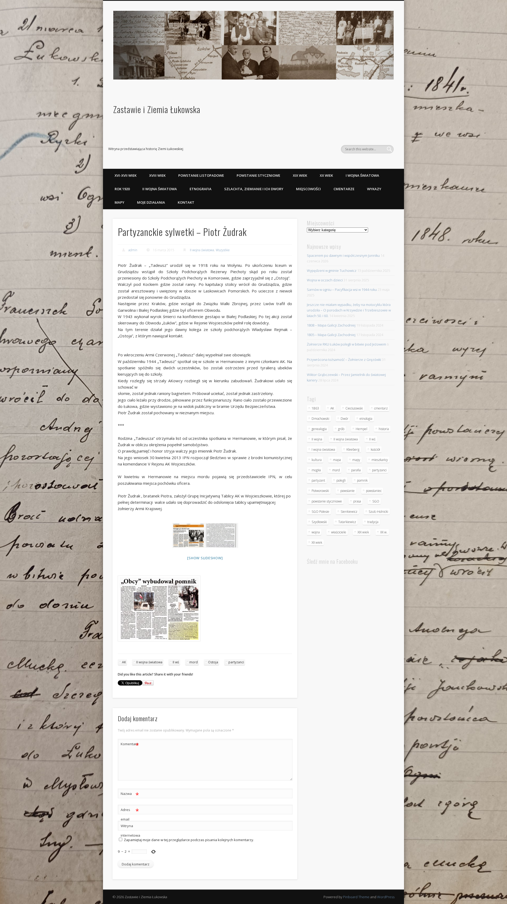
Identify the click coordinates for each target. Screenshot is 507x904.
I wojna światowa (362, 175)
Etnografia (201, 189)
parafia (356, 470)
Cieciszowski (354, 408)
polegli (341, 480)
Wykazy (374, 189)
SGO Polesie (320, 511)
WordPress (386, 896)
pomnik (362, 480)
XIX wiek (300, 175)
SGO (375, 501)
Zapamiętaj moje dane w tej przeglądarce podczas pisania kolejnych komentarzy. (189, 839)
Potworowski (320, 490)
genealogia (319, 429)
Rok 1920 (122, 189)
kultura (317, 460)
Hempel (361, 429)
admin (132, 250)
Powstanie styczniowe (258, 175)
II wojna (317, 439)
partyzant (318, 480)
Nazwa (130, 794)
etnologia (366, 418)
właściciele (338, 532)
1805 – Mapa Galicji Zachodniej (331, 334)
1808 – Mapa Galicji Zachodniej (331, 325)
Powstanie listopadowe (201, 175)
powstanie (347, 490)
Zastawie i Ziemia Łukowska (156, 109)
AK (124, 662)
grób (341, 429)
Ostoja (213, 662)
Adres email (130, 814)
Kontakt (186, 202)
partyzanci (236, 662)
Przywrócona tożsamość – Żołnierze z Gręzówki (344, 359)
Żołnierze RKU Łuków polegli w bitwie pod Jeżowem (346, 344)
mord (193, 662)
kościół (375, 449)
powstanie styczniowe (327, 501)
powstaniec (374, 490)
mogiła (316, 470)
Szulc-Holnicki (378, 511)
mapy (356, 460)
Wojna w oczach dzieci (325, 280)
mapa (337, 460)
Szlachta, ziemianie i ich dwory (253, 189)
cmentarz (381, 408)
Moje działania (151, 202)
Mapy (119, 202)
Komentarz (130, 745)
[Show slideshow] (205, 558)
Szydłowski (319, 522)
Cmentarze (344, 189)
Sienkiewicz (349, 511)
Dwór (344, 418)
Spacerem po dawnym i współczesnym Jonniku (343, 255)
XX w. (383, 532)
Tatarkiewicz (347, 522)
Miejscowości (308, 189)
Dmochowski (320, 418)
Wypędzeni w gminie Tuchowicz (331, 270)
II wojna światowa (159, 189)
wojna (316, 532)
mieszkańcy (380, 460)
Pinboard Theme (356, 896)
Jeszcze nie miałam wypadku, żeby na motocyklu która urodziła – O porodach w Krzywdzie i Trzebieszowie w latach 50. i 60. (349, 310)
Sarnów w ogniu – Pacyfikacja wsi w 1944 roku (342, 289)
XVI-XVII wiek (126, 175)
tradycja (372, 522)
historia (384, 429)
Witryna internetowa (130, 830)
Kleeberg (352, 449)
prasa (357, 501)
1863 (315, 408)
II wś (176, 662)
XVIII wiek (157, 175)
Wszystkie (223, 250)
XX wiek (326, 175)
